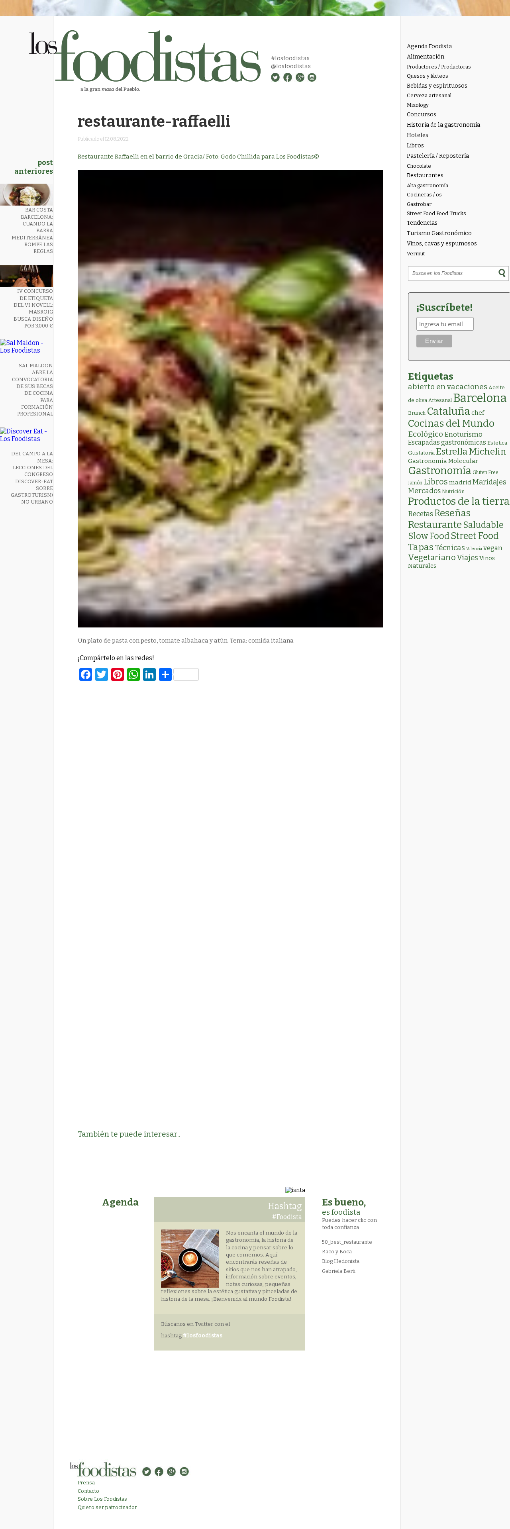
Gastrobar (419, 204)
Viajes (467, 557)
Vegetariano (432, 557)
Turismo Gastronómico (439, 233)
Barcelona (480, 398)
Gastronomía (439, 471)
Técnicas (450, 547)
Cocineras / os (424, 195)
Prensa (86, 1483)
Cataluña (448, 411)
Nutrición (453, 491)
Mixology (418, 105)
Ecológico (425, 434)
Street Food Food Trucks (436, 213)
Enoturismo (463, 434)
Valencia (474, 548)
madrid (460, 482)
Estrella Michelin (471, 451)
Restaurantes (425, 175)
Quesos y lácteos (427, 76)
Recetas (420, 514)
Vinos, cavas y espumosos (442, 243)
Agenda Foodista (429, 46)
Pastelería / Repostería (438, 156)
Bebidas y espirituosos (437, 85)
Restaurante (435, 524)
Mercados (424, 490)
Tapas (421, 547)
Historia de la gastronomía (443, 125)
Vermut (416, 254)
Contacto (88, 1491)
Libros (415, 145)
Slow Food (428, 536)
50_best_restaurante (347, 1242)
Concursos (421, 114)
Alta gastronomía (427, 185)
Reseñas (452, 513)
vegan (492, 548)
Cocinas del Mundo (451, 423)
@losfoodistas (291, 66)
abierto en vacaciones (447, 386)
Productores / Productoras (439, 67)
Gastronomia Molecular (443, 461)
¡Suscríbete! (444, 307)
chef (477, 412)
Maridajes (489, 482)
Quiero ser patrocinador (107, 1507)
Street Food (475, 535)
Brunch (417, 413)
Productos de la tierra (459, 501)
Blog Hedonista (340, 1261)
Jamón (415, 483)
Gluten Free (485, 472)
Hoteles (417, 135)
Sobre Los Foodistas (102, 1499)
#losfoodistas (290, 58)
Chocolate (419, 166)
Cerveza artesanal (429, 95)
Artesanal (440, 400)
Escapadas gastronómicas (447, 442)
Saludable (483, 525)
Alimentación (425, 56)
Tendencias (422, 223)
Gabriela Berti (338, 1271)
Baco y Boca (337, 1252)
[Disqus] (230, 796)
